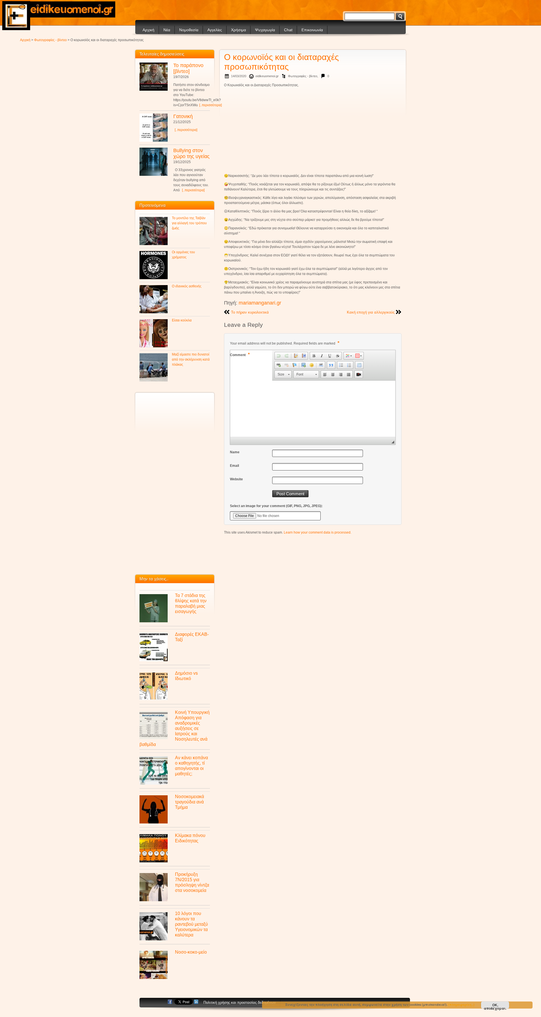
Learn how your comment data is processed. (317, 532)
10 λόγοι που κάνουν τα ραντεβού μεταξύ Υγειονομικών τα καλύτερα (191, 924)
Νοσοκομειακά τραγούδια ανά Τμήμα (189, 802)
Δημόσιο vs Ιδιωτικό (186, 675)
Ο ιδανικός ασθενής (186, 286)
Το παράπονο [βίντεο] (188, 68)
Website (236, 479)
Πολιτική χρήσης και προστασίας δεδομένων (239, 1002)
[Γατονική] (153, 128)
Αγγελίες (214, 30)
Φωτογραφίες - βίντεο (50, 40)
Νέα (166, 30)
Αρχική (148, 30)
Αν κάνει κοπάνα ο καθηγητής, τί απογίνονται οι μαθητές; (191, 765)
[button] (279, 355)
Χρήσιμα (238, 30)
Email (234, 466)
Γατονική (183, 116)
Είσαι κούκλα (182, 320)
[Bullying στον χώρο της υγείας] (153, 162)
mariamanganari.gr (260, 303)
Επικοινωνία (312, 30)
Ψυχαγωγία (265, 30)
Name (235, 452)
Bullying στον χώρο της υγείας (191, 153)
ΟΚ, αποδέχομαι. (495, 1005)
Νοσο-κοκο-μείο (191, 951)
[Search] (400, 16)
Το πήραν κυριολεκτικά (250, 312)
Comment (240, 354)
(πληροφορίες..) (461, 1004)
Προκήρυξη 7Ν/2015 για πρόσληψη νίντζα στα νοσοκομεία (192, 882)
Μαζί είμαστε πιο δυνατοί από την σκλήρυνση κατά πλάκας (191, 359)
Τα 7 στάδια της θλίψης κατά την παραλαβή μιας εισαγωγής (191, 603)
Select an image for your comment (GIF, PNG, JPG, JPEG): (276, 506)
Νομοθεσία (188, 30)
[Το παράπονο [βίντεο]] (153, 77)
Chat (288, 30)
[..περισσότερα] (210, 105)
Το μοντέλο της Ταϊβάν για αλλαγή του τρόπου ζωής (189, 223)
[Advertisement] (313, 130)
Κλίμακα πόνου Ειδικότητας (190, 838)
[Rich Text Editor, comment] (312, 409)
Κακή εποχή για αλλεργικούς (370, 312)
